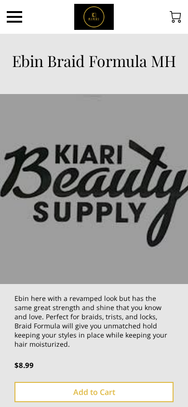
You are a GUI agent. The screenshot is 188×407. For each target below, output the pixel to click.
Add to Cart (94, 392)
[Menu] (14, 17)
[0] (175, 17)
